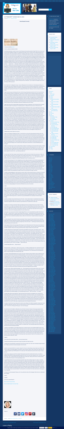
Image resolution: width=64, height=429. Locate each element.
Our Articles (53, 118)
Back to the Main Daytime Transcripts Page (11, 383)
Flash (51, 172)
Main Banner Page (54, 117)
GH (7, 418)
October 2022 (52, 272)
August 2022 (52, 275)
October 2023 (52, 257)
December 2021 (52, 285)
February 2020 (52, 313)
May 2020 (52, 309)
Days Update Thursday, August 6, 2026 (54, 43)
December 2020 (52, 300)
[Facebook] (15, 413)
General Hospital (15, 418)
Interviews (52, 113)
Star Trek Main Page (54, 143)
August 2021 (52, 290)
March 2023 (52, 266)
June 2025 (52, 232)
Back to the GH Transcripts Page (9, 381)
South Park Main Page (54, 142)
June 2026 (52, 216)
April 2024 (52, 249)
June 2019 (51, 322)
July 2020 (51, 307)
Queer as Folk (52, 183)
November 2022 (52, 271)
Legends (51, 175)
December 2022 (52, 270)
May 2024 (52, 248)
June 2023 (52, 262)
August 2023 (52, 260)
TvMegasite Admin (14, 18)
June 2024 (52, 247)
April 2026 (52, 219)
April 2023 (51, 265)
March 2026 (52, 220)
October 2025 (52, 227)
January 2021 (52, 299)
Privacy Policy (52, 146)
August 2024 (52, 244)
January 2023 (52, 269)
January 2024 (52, 253)
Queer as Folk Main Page (55, 140)
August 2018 (52, 331)
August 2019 (52, 321)
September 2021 (53, 289)
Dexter (51, 168)
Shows (51, 147)
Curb (51, 164)
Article (51, 159)
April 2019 (51, 325)
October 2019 (52, 318)
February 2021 (52, 298)
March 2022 (52, 281)
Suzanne (13, 47)
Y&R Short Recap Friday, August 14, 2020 (55, 204)
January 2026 (52, 223)
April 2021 (51, 295)
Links (51, 114)
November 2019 (52, 317)
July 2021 (51, 291)
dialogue (11, 418)
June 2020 (52, 308)
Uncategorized (52, 187)
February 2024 (52, 252)
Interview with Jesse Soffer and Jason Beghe (54, 199)
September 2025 (53, 228)
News (51, 180)
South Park (52, 184)
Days (51, 165)
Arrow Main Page (54, 123)
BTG (51, 161)
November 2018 (52, 328)
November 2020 (52, 302)
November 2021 (52, 286)
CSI (50, 163)
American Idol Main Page (55, 122)
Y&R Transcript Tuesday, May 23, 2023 (39, 422)
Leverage (51, 177)
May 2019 (51, 323)
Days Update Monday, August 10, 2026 (53, 38)
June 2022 (52, 277)
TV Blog (51, 148)
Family (51, 170)
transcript (20, 418)
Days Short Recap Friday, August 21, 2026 (54, 45)
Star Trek (51, 186)
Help (51, 112)
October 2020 (52, 303)
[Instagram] (26, 413)
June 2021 (51, 293)
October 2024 (52, 242)
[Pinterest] (30, 413)
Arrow (51, 158)
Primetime (52, 120)
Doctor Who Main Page (55, 128)
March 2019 (52, 326)
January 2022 (52, 284)
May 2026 (52, 218)
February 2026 (52, 221)
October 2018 (52, 330)
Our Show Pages (54, 119)
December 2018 (52, 327)
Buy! (51, 92)
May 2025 (52, 233)
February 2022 (52, 283)
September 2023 (53, 258)
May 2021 (51, 294)
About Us (51, 91)
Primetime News (53, 138)
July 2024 (51, 246)
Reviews (52, 141)
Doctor (51, 169)
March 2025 (52, 235)
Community (52, 95)
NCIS (51, 179)
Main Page (52, 115)
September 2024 (53, 243)
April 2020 (52, 311)
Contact (51, 96)
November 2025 (52, 225)
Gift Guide (52, 94)
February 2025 (52, 237)
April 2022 (51, 280)
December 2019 (52, 316)
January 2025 (52, 238)
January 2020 (52, 314)
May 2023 (52, 263)
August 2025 (52, 229)
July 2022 (51, 276)
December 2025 (52, 224)
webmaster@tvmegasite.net (53, 25)
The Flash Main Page (54, 145)
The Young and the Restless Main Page (54, 110)
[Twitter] (22, 413)
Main (51, 178)
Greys (51, 174)
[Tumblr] (33, 413)
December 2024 (52, 239)
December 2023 (52, 255)
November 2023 (52, 256)
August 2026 (52, 214)
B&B (51, 160)
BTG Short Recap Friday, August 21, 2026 (54, 48)
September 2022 (53, 274)
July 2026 (51, 215)
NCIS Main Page (53, 137)
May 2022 (52, 279)
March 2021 (52, 297)
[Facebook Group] (19, 413)
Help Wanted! (51, 19)
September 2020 (53, 304)
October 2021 (52, 288)
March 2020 (52, 312)
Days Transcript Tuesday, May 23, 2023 (9, 422)
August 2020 (52, 305)
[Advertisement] (45, 4)
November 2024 (52, 241)
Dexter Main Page (54, 127)
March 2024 (52, 251)
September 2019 (53, 319)
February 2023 (52, 267)
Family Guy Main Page (54, 129)
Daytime (51, 98)
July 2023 (51, 261)
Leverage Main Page (54, 136)
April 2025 (51, 234)
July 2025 (51, 230)
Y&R (51, 188)
